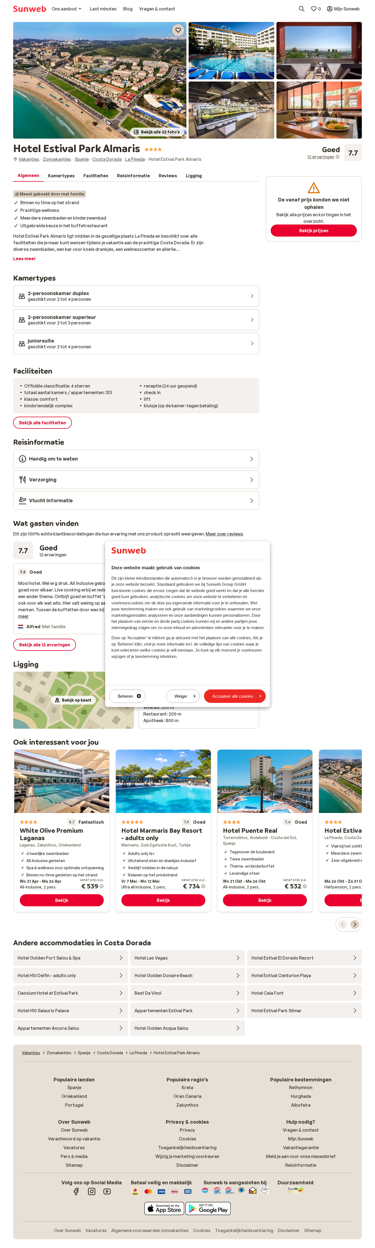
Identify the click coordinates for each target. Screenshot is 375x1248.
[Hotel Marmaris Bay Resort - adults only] (163, 831)
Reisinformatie (300, 1165)
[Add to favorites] (178, 30)
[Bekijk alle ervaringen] (334, 152)
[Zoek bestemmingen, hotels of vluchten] (301, 8)
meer (23, 616)
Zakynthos (187, 1105)
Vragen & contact (301, 1130)
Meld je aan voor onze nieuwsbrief (301, 1156)
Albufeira (300, 1105)
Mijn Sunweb (301, 1139)
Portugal (74, 1105)
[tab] (28, 176)
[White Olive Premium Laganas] (61, 831)
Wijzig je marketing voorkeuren (187, 1156)
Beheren (125, 696)
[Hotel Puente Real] (264, 831)
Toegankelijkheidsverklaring (187, 1147)
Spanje (74, 1087)
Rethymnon (300, 1087)
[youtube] (107, 1194)
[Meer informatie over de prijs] (101, 886)
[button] (99, 80)
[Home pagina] (29, 8)
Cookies (187, 1139)
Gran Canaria (187, 1096)
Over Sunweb (74, 1130)
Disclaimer (187, 1165)
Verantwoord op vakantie (74, 1139)
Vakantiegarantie (301, 1147)
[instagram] (91, 1194)
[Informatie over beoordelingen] (337, 156)
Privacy (187, 1130)
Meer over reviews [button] (224, 534)
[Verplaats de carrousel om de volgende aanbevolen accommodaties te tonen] (354, 924)
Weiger (181, 696)
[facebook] (76, 1194)
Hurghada (301, 1096)
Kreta (187, 1087)
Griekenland (74, 1096)
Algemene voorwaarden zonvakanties (150, 1230)
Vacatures (74, 1147)
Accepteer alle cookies (232, 696)
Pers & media (74, 1156)
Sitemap (74, 1165)
